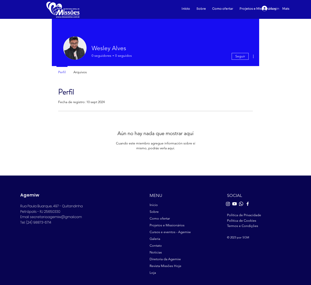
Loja (153, 273)
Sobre (154, 212)
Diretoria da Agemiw (165, 259)
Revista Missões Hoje (165, 266)
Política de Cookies (241, 221)
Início (154, 205)
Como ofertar (160, 218)
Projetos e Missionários (167, 225)
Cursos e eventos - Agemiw (169, 232)
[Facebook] (247, 203)
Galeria (155, 239)
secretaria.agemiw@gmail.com (56, 216)
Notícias (156, 252)
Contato (156, 245)
